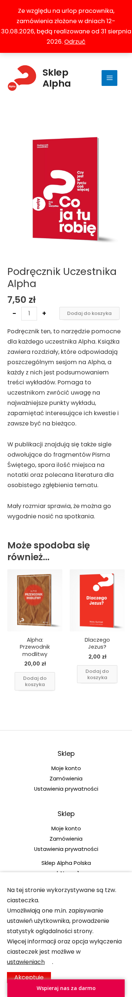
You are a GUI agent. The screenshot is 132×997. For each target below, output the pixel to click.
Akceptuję (29, 977)
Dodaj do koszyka (89, 313)
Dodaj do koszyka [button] (35, 681)
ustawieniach (26, 962)
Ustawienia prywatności (66, 789)
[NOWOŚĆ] (34, 600)
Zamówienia (66, 778)
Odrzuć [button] (74, 41)
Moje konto (66, 768)
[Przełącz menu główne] (109, 78)
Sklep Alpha (57, 78)
